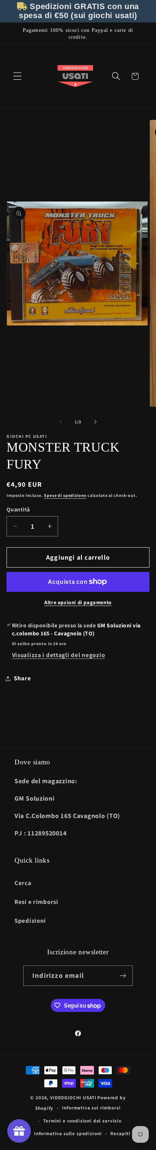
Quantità (18, 509)
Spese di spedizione (65, 495)
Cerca (23, 883)
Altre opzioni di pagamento (78, 602)
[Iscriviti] (122, 976)
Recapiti (120, 1133)
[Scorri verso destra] (95, 421)
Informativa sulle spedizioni (68, 1133)
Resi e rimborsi (36, 902)
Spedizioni (30, 921)
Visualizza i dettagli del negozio (58, 655)
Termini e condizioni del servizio (82, 1121)
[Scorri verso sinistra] (61, 421)
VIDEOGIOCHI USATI (73, 1098)
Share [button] (22, 678)
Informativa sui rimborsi (91, 1108)
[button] (17, 76)
